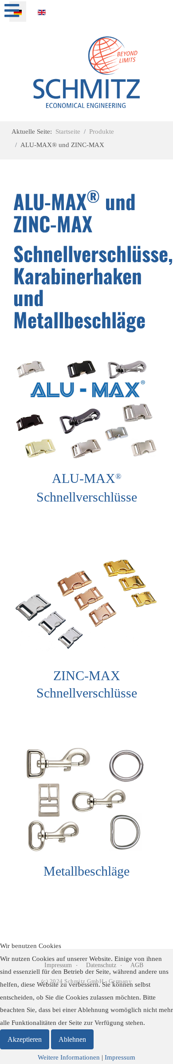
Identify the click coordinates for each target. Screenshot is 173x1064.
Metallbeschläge (86, 871)
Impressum (120, 1057)
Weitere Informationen (69, 1057)
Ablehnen (72, 1039)
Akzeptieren (25, 1039)
